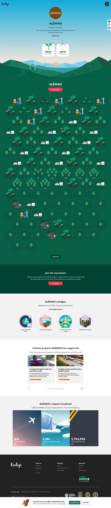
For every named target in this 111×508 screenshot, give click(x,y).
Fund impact (55, 90)
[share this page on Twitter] (109, 24)
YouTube (38, 473)
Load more (55, 257)
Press (80, 468)
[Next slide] (81, 388)
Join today (55, 283)
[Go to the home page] (5, 4)
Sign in (59, 465)
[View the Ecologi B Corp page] (80, 495)
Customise (86, 502)
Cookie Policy (34, 492)
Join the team (82, 470)
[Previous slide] (29, 388)
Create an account (62, 468)
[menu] (107, 4)
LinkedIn (38, 465)
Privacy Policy (25, 492)
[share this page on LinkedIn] (109, 28)
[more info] (15, 444)
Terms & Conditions (44, 492)
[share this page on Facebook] (109, 21)
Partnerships (60, 470)
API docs (81, 465)
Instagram (38, 468)
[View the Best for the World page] (87, 495)
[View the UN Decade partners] (70, 495)
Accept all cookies (74, 502)
